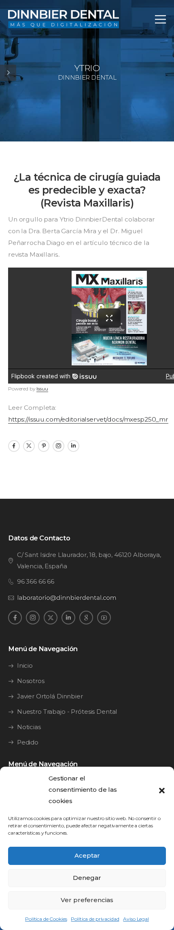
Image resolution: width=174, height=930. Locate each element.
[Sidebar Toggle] (8, 73)
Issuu (42, 389)
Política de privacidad (95, 919)
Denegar (87, 877)
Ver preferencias (87, 900)
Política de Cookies (46, 919)
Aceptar (87, 855)
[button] (162, 790)
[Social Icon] (14, 446)
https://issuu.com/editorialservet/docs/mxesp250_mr (88, 419)
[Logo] (63, 19)
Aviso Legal (136, 919)
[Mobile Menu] (160, 19)
